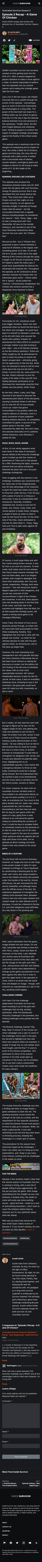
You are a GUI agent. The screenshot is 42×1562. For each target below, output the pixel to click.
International (13, 34)
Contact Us (6, 1527)
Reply (4, 1360)
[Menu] (5, 3)
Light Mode (36, 40)
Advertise (6, 1531)
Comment (7, 1401)
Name (5, 1431)
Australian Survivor (10, 1238)
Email (5, 1442)
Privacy (5, 1535)
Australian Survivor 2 (10, 1243)
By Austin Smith (14, 32)
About (4, 1522)
